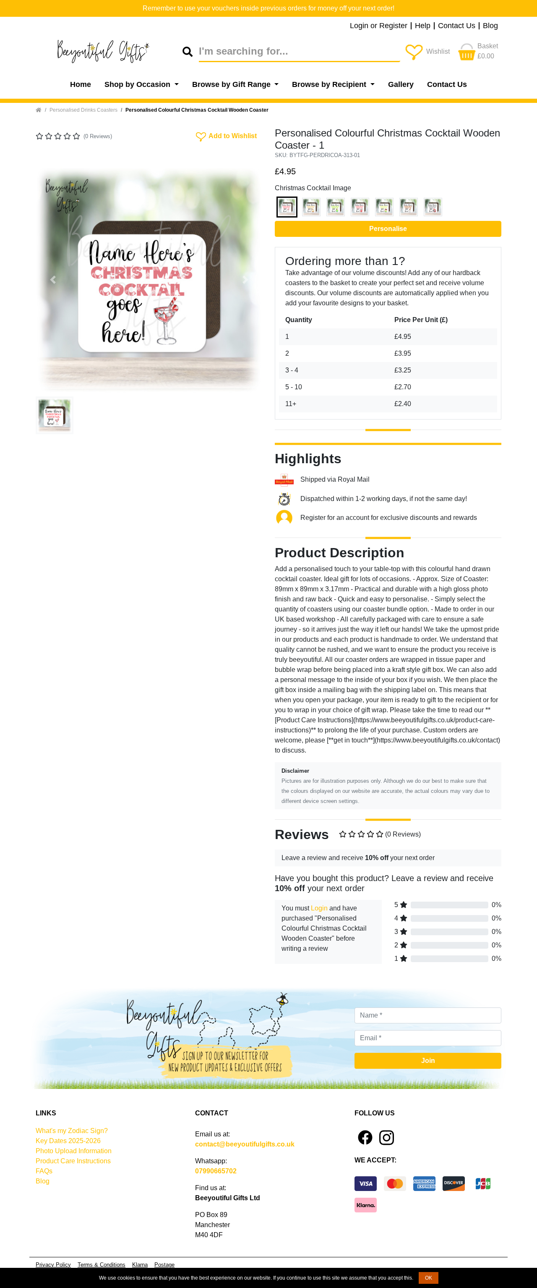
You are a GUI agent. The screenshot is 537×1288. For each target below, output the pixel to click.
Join (428, 1060)
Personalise (388, 228)
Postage (164, 1265)
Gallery (401, 84)
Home (80, 84)
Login (319, 908)
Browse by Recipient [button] (330, 84)
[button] (53, 279)
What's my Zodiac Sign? (72, 1130)
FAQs (44, 1171)
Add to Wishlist (225, 135)
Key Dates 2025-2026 (68, 1140)
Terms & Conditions (101, 1265)
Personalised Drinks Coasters (83, 110)
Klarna (140, 1265)
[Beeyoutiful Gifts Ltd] (109, 51)
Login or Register (378, 26)
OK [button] (428, 1278)
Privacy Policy (53, 1265)
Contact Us (456, 26)
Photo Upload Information (74, 1150)
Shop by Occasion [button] (138, 84)
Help (422, 26)
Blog (490, 26)
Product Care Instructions (73, 1161)
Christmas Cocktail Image (313, 187)
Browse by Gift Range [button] (232, 84)
